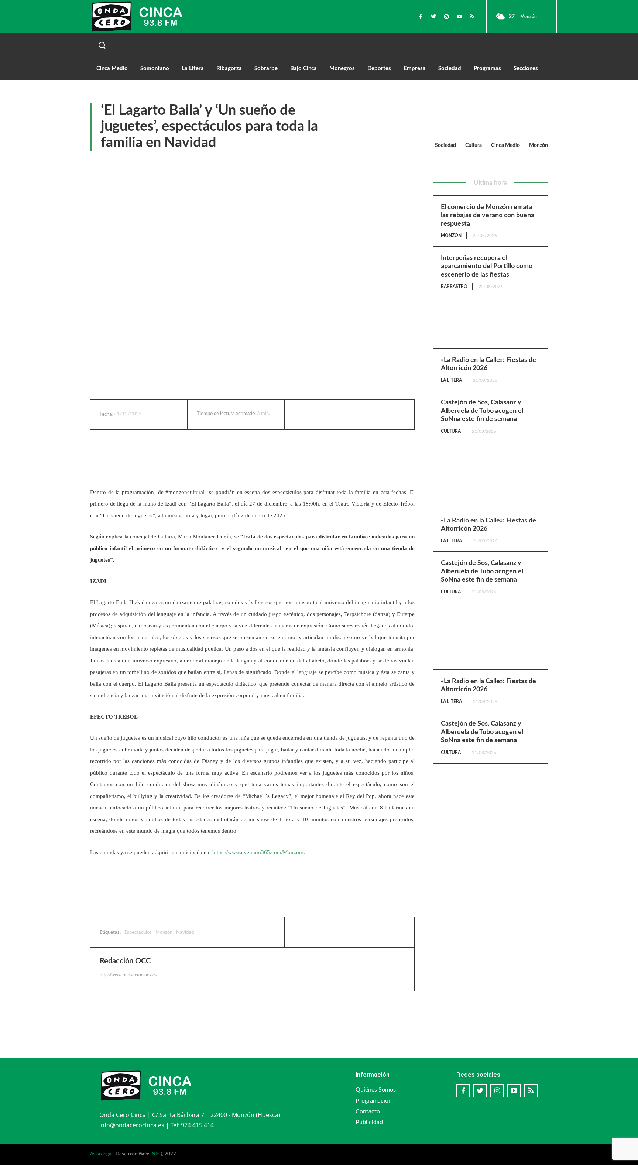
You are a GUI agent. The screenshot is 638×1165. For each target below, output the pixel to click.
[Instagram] (446, 16)
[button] (319, 45)
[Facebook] (420, 16)
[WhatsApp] (358, 414)
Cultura (473, 145)
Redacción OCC (125, 961)
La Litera (451, 380)
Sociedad (445, 145)
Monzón (538, 145)
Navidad (185, 932)
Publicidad (369, 1122)
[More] (393, 414)
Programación (374, 1101)
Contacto (368, 1111)
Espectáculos (138, 932)
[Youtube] (459, 16)
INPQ (156, 1154)
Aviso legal (101, 1154)
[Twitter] (433, 16)
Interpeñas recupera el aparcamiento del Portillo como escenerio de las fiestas (486, 266)
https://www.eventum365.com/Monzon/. (258, 852)
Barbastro (454, 286)
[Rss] (472, 16)
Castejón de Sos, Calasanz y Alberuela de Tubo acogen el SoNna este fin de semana (482, 410)
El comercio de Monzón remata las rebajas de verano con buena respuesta (487, 215)
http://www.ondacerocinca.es (128, 975)
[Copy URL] (375, 414)
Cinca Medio (505, 145)
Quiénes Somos (376, 1090)
